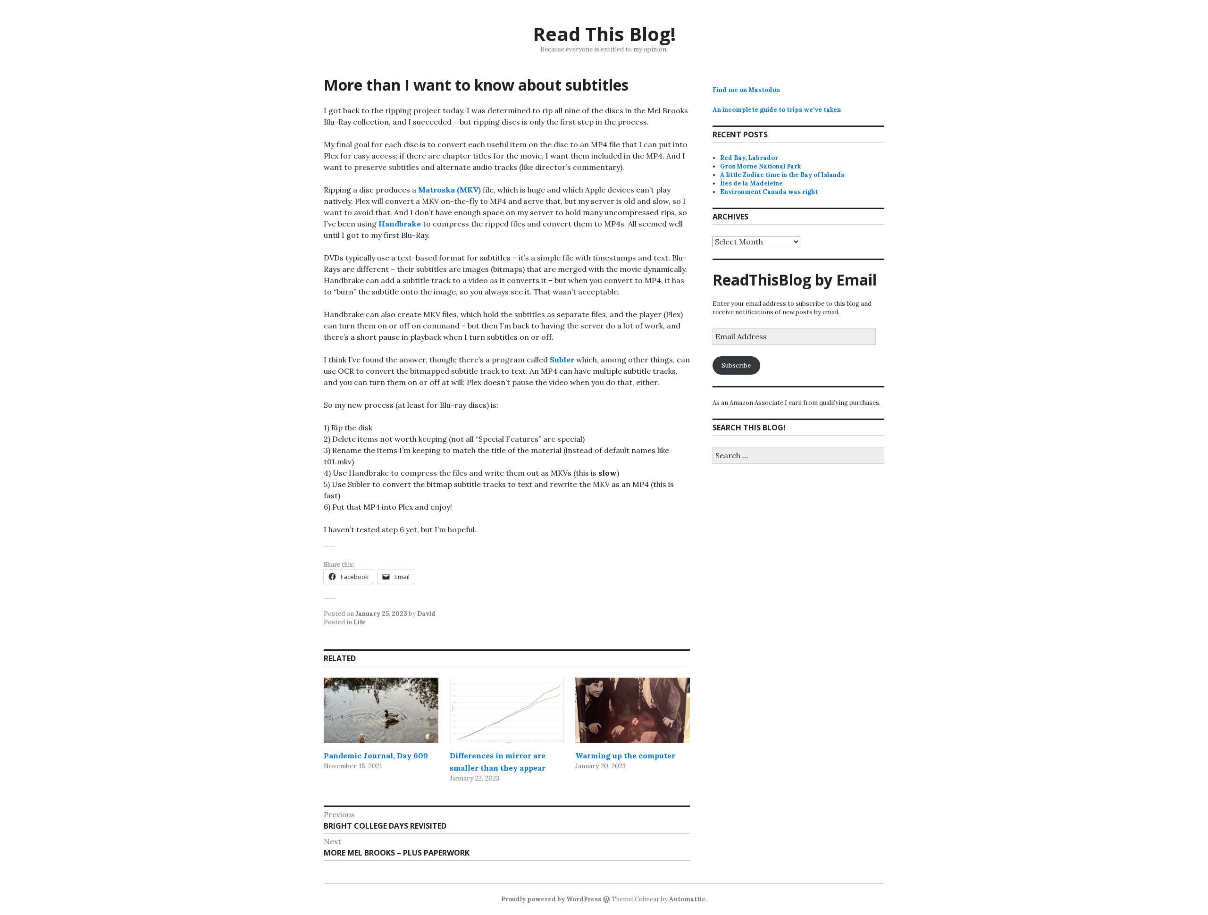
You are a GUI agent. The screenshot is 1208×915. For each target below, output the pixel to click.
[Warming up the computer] (632, 710)
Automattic (687, 899)
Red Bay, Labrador (749, 158)
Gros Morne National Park (760, 166)
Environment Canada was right (769, 192)
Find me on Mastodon (746, 90)
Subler (562, 359)
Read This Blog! (604, 34)
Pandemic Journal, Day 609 (376, 755)
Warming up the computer (625, 755)
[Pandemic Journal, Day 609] (381, 710)
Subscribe (736, 365)
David (426, 614)
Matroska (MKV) (449, 189)
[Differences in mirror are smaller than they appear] (507, 710)
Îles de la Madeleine (751, 183)
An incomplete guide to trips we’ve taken (777, 110)
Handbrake (399, 223)
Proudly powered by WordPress (551, 899)
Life (359, 622)
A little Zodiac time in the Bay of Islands (782, 175)
